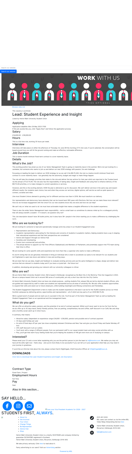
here (41, 444)
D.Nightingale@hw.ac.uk (98, 349)
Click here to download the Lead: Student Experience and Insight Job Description (42, 357)
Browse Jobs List (18, 107)
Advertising (50, 447)
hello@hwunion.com (104, 432)
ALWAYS (44, 412)
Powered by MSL (66, 451)
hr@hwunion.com (94, 340)
